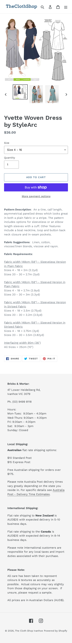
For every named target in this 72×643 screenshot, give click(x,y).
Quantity (9, 157)
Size (6, 142)
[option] (20, 92)
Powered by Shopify (55, 630)
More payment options (36, 196)
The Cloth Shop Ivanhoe (29, 630)
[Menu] (66, 7)
